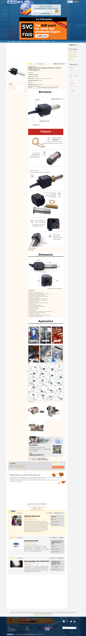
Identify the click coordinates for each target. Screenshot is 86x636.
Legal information (11, 630)
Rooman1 (55, 546)
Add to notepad (12, 89)
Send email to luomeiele (58, 467)
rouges (71, 85)
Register (28, 629)
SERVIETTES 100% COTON (32, 516)
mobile (71, 80)
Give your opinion (12, 86)
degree (42, 509)
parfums (72, 83)
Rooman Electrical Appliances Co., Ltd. (57, 542)
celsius (38, 509)
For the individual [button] (34, 41)
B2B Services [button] (45, 41)
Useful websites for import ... (73, 57)
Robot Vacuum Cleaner (31, 540)
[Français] (74, 1)
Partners (44, 615)
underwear (72, 91)
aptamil (71, 67)
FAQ (36, 480)
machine (75, 75)
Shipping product (73, 53)
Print (10, 91)
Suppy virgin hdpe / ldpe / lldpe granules (36, 561)
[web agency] (32, 634)
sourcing (72, 88)
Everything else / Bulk (58, 513)
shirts (76, 85)
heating (35, 509)
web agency (26, 634)
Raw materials (60, 558)
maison (71, 78)
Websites (49, 615)
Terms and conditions (12, 629)
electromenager (73, 72)
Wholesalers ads (38, 615)
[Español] (78, 1)
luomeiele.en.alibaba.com (19, 466)
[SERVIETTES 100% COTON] (16, 520)
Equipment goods (61, 63)
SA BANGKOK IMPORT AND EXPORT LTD (55, 563)
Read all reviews (12, 87)
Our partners (10, 628)
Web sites (71, 59)
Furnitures (61, 537)
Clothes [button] (13, 41)
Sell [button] (53, 41)
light (71, 75)
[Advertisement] (36, 54)
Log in (27, 628)
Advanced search (46, 13)
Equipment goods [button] (22, 41)
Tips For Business (73, 54)
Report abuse (41, 63)
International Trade (73, 51)
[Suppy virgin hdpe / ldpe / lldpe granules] (16, 563)
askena (53, 516)
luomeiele (12, 463)
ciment (71, 70)
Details (36, 63)
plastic (31, 509)
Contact (27, 627)
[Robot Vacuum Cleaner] (16, 544)
